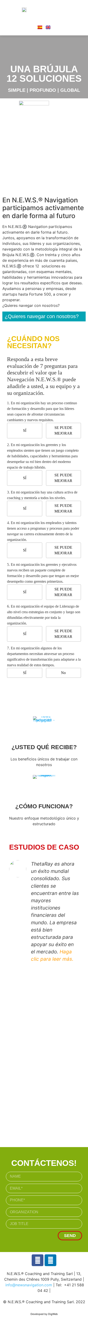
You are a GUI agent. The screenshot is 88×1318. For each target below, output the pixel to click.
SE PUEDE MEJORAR (63, 430)
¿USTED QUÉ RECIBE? (44, 747)
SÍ (24, 430)
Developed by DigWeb (44, 1314)
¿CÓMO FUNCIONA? (44, 806)
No (63, 673)
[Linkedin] (50, 1260)
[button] (64, 9)
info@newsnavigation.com (28, 1285)
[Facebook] (37, 1260)
